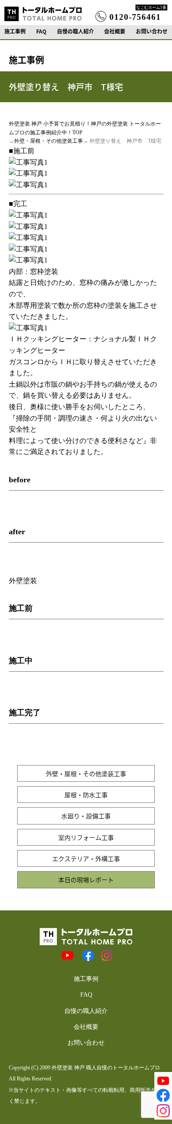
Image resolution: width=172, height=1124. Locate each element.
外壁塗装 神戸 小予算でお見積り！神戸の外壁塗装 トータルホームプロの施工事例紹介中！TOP (85, 128)
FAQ (41, 31)
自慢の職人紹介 (75, 31)
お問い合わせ (152, 31)
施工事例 (15, 31)
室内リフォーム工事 (86, 837)
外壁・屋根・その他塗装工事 (48, 141)
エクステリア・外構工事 (86, 858)
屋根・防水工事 (86, 794)
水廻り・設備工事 (86, 815)
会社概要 (114, 31)
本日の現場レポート (86, 879)
